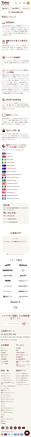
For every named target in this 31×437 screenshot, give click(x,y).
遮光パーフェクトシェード (8, 392)
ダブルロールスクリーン (7, 408)
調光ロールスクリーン (6, 410)
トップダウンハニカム (6, 412)
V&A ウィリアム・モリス (7, 399)
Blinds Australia (10, 165)
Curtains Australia (11, 168)
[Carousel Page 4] (12, 254)
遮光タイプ (4, 421)
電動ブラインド (5, 390)
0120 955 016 (11, 215)
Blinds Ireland (9, 159)
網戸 (2, 417)
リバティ (3, 403)
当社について (4, 350)
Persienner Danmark (12, 189)
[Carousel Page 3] (10, 254)
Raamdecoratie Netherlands (13, 174)
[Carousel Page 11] (23, 254)
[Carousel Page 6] (15, 254)
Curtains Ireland (10, 162)
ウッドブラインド (5, 373)
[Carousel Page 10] (21, 254)
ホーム (2, 348)
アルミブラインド (5, 395)
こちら (15, 339)
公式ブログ (4, 357)
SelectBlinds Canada (12, 195)
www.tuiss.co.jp (13, 222)
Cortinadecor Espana (12, 183)
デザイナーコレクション (7, 419)
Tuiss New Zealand (11, 171)
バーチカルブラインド (6, 380)
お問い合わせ (4, 355)
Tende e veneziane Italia (13, 186)
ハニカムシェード (5, 378)
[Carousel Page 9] (20, 254)
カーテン (3, 406)
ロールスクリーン (5, 376)
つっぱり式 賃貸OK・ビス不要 (7, 383)
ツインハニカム (5, 388)
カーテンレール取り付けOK (8, 386)
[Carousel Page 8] (18, 254)
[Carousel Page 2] (9, 254)
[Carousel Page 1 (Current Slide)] (7, 254)
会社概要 (3, 352)
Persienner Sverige (11, 180)
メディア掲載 (4, 363)
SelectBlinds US (11, 192)
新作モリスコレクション (7, 401)
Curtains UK (9, 156)
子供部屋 (3, 423)
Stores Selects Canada (13, 198)
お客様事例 (4, 359)
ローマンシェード (5, 397)
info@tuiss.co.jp (12, 219)
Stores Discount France (12, 177)
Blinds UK (8, 153)
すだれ (2, 414)
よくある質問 (4, 361)
